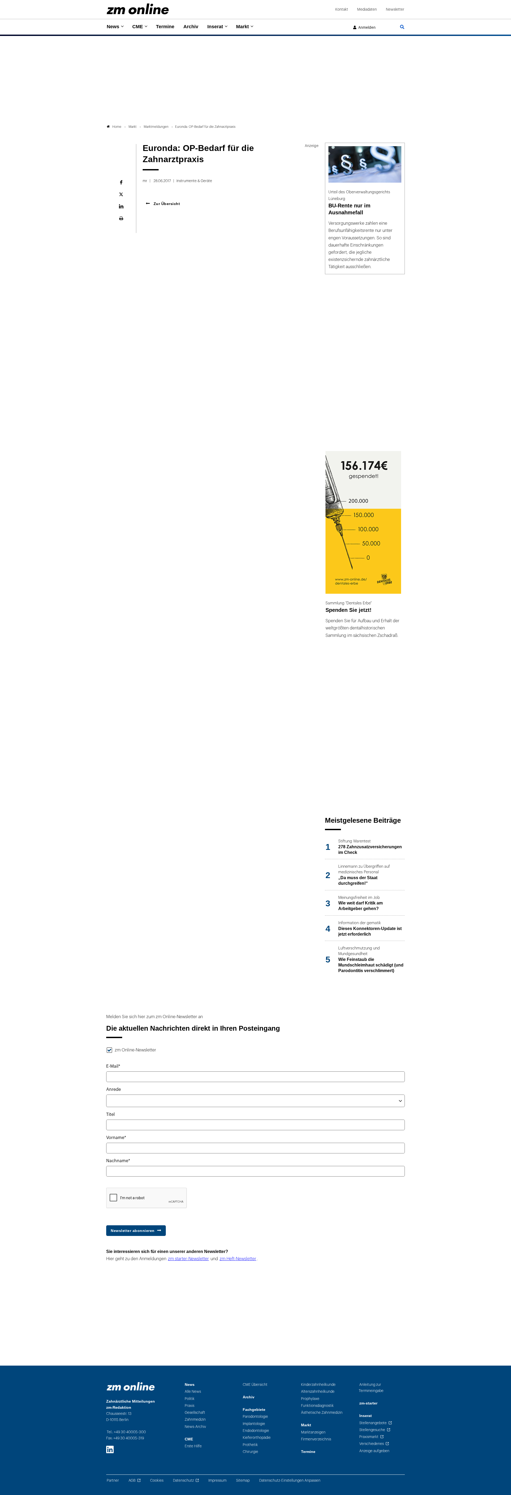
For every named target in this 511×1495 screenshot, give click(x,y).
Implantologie (254, 1424)
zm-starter (368, 1403)
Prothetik (250, 1445)
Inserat (215, 26)
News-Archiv (195, 1426)
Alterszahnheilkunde (318, 1391)
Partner (113, 1480)
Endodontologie (256, 1430)
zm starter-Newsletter (188, 1259)
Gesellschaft (195, 1412)
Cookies (156, 1480)
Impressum (217, 1480)
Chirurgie (250, 1451)
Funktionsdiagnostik (317, 1405)
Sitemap (243, 1480)
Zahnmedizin (195, 1419)
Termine (165, 26)
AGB (132, 1480)
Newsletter (395, 9)
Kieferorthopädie (257, 1437)
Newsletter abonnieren (133, 1230)
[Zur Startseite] (137, 9)
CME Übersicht (255, 1384)
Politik (190, 1398)
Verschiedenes (371, 1443)
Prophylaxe (310, 1398)
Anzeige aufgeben (374, 1451)
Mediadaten (367, 9)
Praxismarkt (368, 1437)
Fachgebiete (254, 1410)
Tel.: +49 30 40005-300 (126, 1432)
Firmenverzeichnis (316, 1439)
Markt (242, 26)
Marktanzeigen (313, 1432)
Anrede (113, 1089)
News (113, 26)
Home (116, 126)
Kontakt (341, 9)
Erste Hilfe (193, 1446)
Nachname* (118, 1161)
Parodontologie (255, 1416)
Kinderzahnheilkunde (318, 1384)
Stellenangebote (373, 1423)
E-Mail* (113, 1066)
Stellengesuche (372, 1430)
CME (137, 26)
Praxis (189, 1405)
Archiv (190, 26)
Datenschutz (183, 1480)
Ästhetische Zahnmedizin (322, 1412)
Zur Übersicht (166, 204)
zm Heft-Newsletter (238, 1259)
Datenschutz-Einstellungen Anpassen (289, 1480)
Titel (110, 1114)
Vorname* (116, 1138)
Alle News (193, 1391)
